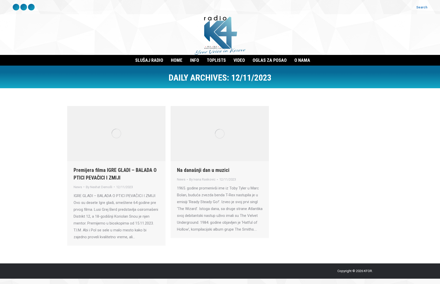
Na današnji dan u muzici (203, 170)
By (99, 187)
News (78, 187)
